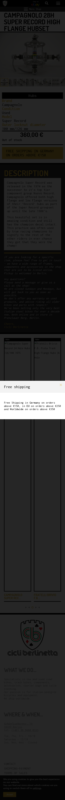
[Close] (61, 385)
